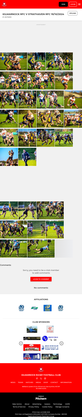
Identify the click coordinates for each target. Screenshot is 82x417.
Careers (47, 404)
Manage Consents (62, 407)
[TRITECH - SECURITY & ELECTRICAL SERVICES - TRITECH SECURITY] (31, 357)
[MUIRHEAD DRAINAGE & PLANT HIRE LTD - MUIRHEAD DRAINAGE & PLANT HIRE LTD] (50, 348)
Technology (57, 404)
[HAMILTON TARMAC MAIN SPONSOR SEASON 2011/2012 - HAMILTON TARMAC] (31, 330)
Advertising (36, 404)
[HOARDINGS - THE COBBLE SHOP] (31, 339)
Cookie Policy (47, 407)
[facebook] (37, 378)
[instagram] (45, 378)
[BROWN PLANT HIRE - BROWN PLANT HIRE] (31, 348)
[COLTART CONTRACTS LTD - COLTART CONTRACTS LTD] (50, 357)
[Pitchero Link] (41, 399)
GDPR (67, 404)
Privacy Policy (34, 407)
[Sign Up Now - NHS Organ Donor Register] (50, 330)
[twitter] (41, 379)
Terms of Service (19, 407)
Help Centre (17, 404)
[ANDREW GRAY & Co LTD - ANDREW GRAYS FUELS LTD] (50, 339)
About (27, 404)
